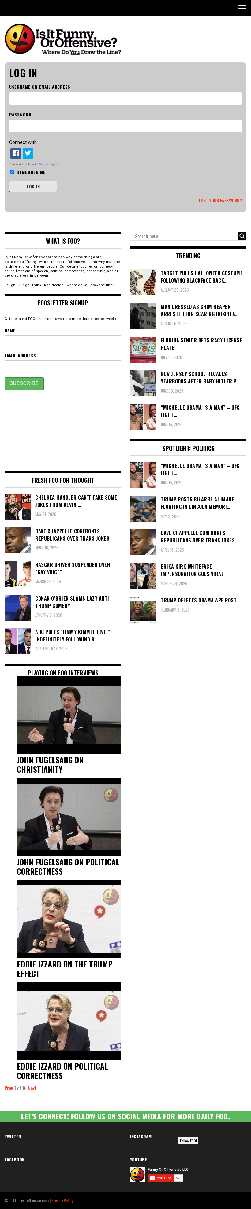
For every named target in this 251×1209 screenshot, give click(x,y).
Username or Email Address (39, 86)
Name (10, 330)
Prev (9, 1088)
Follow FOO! (188, 1140)
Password (20, 114)
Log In (33, 186)
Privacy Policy (62, 1200)
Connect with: (23, 142)
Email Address (20, 355)
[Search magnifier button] (242, 236)
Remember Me (31, 172)
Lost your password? (220, 200)
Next (32, 1088)
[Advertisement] (63, 430)
